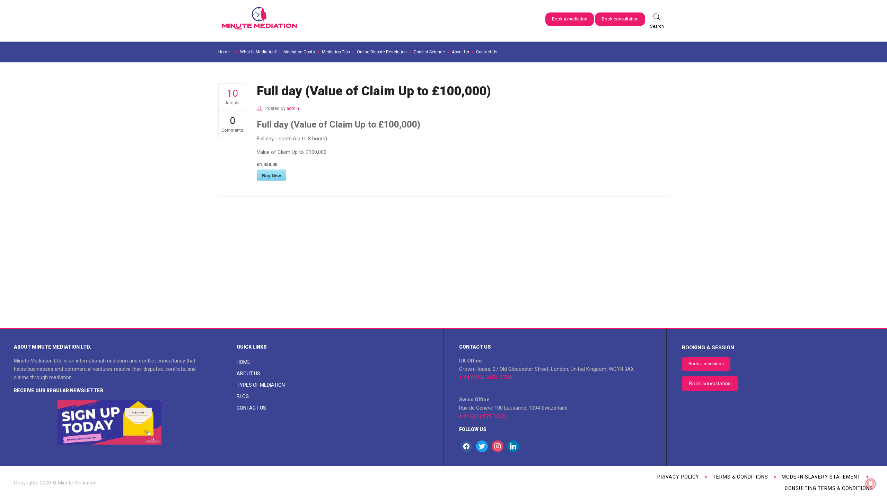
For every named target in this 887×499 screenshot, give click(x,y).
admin (293, 108)
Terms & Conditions (740, 477)
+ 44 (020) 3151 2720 (485, 377)
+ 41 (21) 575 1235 (482, 416)
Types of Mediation (261, 385)
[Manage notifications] (870, 483)
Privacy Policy (678, 477)
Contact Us (251, 408)
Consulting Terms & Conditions (829, 488)
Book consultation (620, 18)
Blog (243, 396)
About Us (248, 373)
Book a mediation (569, 18)
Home (243, 362)
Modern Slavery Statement (821, 477)
